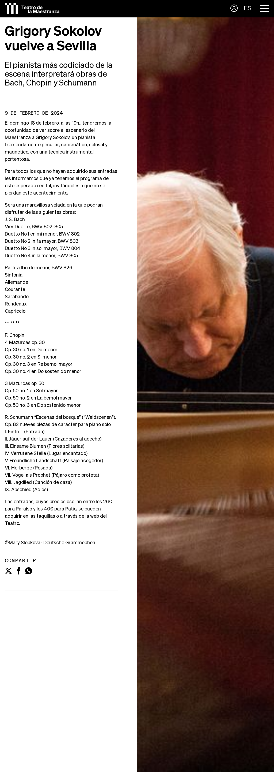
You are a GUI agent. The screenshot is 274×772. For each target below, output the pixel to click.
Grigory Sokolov (53, 137)
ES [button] (247, 9)
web (94, 516)
